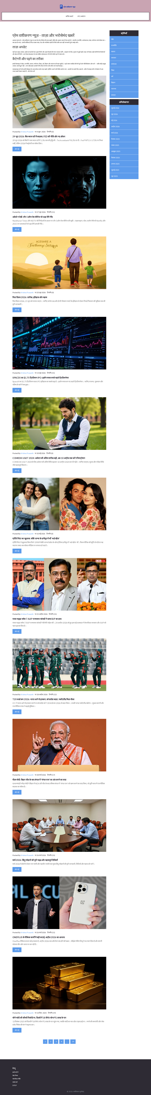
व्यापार (113, 51)
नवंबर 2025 (115, 145)
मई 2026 (114, 120)
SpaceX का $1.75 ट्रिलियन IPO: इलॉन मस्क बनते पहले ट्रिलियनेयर (40, 377)
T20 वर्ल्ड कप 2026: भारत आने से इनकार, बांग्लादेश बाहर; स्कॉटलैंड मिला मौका (43, 699)
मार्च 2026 (114, 133)
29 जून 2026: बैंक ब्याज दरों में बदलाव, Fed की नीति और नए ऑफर (38, 136)
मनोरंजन (114, 64)
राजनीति (114, 45)
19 (73, 1041)
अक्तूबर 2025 (115, 151)
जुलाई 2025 (115, 170)
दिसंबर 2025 (115, 139)
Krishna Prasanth (27, 132)
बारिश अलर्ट (69, 16)
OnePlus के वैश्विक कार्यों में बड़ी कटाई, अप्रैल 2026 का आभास (38, 937)
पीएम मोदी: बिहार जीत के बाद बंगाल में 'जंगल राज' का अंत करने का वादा (39, 779)
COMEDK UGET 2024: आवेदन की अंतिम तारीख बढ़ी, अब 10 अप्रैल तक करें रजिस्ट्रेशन (48, 458)
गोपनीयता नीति (16, 1079)
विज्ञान (113, 82)
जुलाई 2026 (115, 108)
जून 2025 (114, 176)
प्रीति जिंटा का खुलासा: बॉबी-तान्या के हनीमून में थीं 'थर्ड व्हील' (35, 538)
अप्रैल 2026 (115, 126)
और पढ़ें (17, 149)
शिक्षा (112, 70)
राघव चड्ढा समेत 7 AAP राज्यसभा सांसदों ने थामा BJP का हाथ (36, 618)
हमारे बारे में (15, 1072)
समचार (113, 95)
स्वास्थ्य (113, 89)
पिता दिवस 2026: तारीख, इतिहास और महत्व (29, 297)
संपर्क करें (14, 1082)
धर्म (112, 76)
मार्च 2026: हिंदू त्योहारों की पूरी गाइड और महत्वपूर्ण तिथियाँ (35, 860)
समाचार (113, 58)
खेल (112, 39)
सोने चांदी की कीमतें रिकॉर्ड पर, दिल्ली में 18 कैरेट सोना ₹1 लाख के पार (39, 1017)
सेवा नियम (15, 1075)
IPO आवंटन (81, 16)
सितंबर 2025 (115, 157)
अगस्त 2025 (115, 164)
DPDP (14, 1085)
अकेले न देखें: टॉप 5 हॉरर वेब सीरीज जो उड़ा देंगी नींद (32, 216)
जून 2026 (114, 114)
